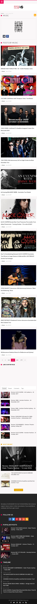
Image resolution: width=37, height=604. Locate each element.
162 (9, 360)
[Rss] (26, 519)
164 (17, 360)
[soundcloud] (23, 519)
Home (2, 13)
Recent (10, 388)
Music (3, 71)
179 (21, 360)
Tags (22, 388)
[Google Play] (20, 519)
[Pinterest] (16, 519)
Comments (16, 388)
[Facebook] (10, 519)
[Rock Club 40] (18, 5)
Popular (4, 388)
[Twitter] (13, 519)
